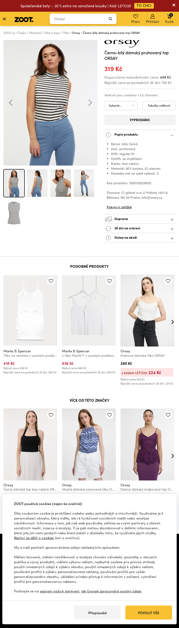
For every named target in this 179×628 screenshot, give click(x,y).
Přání (135, 21)
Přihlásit (152, 21)
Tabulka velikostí (159, 105)
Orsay (125, 351)
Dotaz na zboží (125, 237)
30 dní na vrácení (127, 228)
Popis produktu (126, 134)
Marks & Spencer (17, 351)
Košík (169, 18)
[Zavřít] (174, 5)
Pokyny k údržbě (119, 207)
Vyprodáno (140, 119)
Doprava (121, 218)
